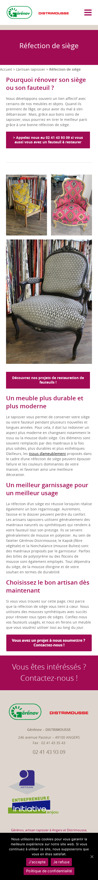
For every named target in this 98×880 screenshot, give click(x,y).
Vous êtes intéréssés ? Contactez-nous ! (49, 672)
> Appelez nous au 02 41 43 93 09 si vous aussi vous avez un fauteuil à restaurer (48, 140)
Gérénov (17, 830)
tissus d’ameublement (47, 454)
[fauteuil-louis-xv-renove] (49, 301)
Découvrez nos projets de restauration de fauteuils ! (48, 380)
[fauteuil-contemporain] (26, 205)
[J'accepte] (91, 856)
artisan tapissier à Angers (43, 830)
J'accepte (37, 862)
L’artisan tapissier (30, 69)
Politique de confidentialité (49, 871)
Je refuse (61, 862)
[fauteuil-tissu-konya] (71, 205)
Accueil (6, 69)
